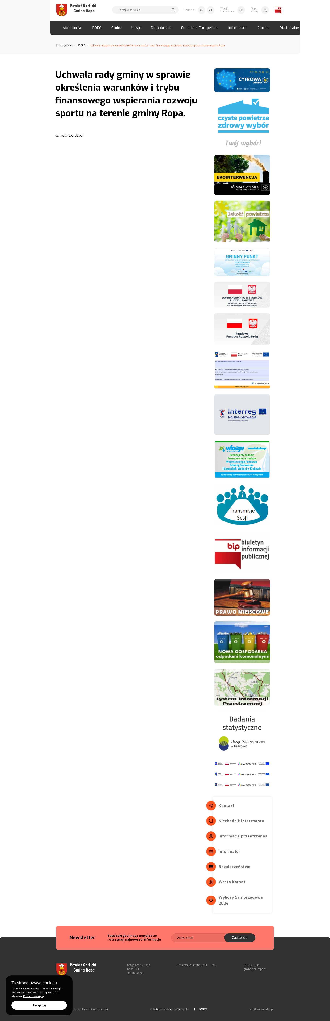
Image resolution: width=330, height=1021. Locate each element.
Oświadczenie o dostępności (170, 1009)
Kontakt (263, 28)
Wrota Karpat (232, 882)
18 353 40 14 (252, 965)
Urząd (136, 28)
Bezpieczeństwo (235, 866)
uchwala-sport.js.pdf (69, 135)
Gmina (116, 28)
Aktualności (73, 28)
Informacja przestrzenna (243, 836)
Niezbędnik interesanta (241, 821)
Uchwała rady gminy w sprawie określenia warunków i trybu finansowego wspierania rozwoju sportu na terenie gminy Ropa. (157, 45)
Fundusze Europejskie (199, 28)
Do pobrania (161, 28)
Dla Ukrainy (289, 28)
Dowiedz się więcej (33, 996)
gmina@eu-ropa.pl (255, 969)
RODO (97, 28)
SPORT (81, 45)
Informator (237, 28)
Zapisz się (239, 938)
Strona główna (64, 45)
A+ (211, 10)
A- (201, 10)
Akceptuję (39, 1005)
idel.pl (269, 1009)
